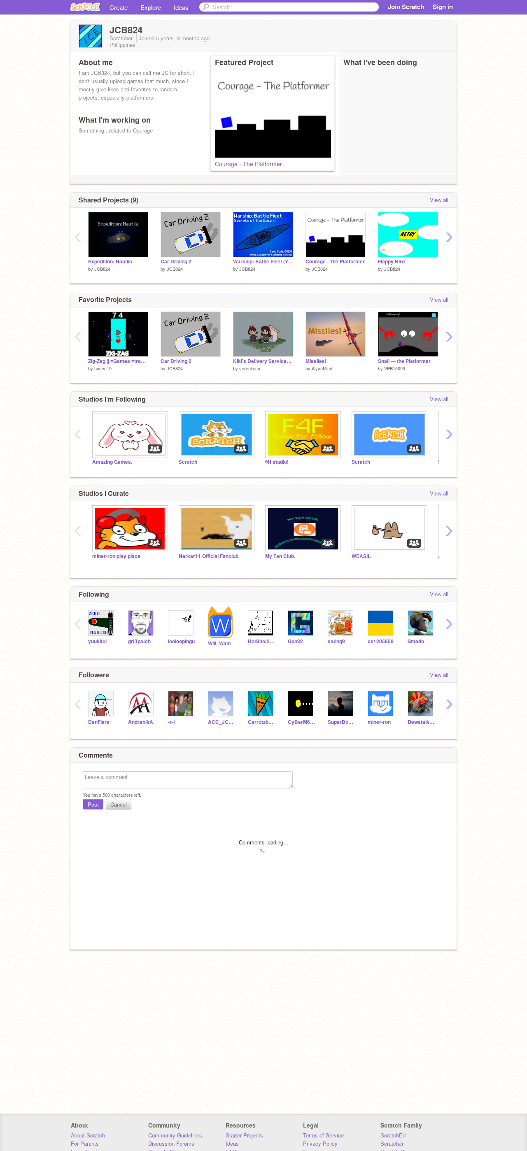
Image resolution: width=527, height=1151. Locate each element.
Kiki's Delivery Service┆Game (263, 361)
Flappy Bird (391, 261)
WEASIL (361, 556)
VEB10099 (394, 368)
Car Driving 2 (176, 261)
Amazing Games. (112, 461)
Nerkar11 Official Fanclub (208, 556)
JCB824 (102, 268)
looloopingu (181, 641)
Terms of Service (323, 1135)
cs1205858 (381, 641)
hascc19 (103, 368)
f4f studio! (277, 461)
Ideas (181, 7)
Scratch (188, 461)
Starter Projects (244, 1135)
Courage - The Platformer (248, 164)
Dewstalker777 (421, 722)
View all (439, 200)
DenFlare (99, 722)
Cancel (118, 804)
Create (119, 7)
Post (93, 804)
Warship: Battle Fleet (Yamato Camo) (263, 261)
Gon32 (295, 641)
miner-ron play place (116, 556)
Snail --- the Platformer (404, 361)
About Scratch (88, 1135)
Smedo (416, 641)
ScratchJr (391, 1143)
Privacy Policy (320, 1143)
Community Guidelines (175, 1135)
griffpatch (139, 641)
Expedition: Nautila (110, 261)
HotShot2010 (261, 641)
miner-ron (379, 722)
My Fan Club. (280, 556)
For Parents (85, 1143)
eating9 (336, 641)
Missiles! (315, 361)
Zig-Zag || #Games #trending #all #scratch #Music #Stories (118, 361)
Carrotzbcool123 (261, 722)
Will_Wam (219, 643)
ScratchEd (393, 1135)
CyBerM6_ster (301, 722)
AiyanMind (322, 368)
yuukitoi (97, 641)
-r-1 (172, 722)
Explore (150, 7)
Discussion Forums (171, 1143)
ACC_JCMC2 (222, 722)
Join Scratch (406, 6)
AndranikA (140, 722)
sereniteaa (249, 368)
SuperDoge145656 (341, 722)
